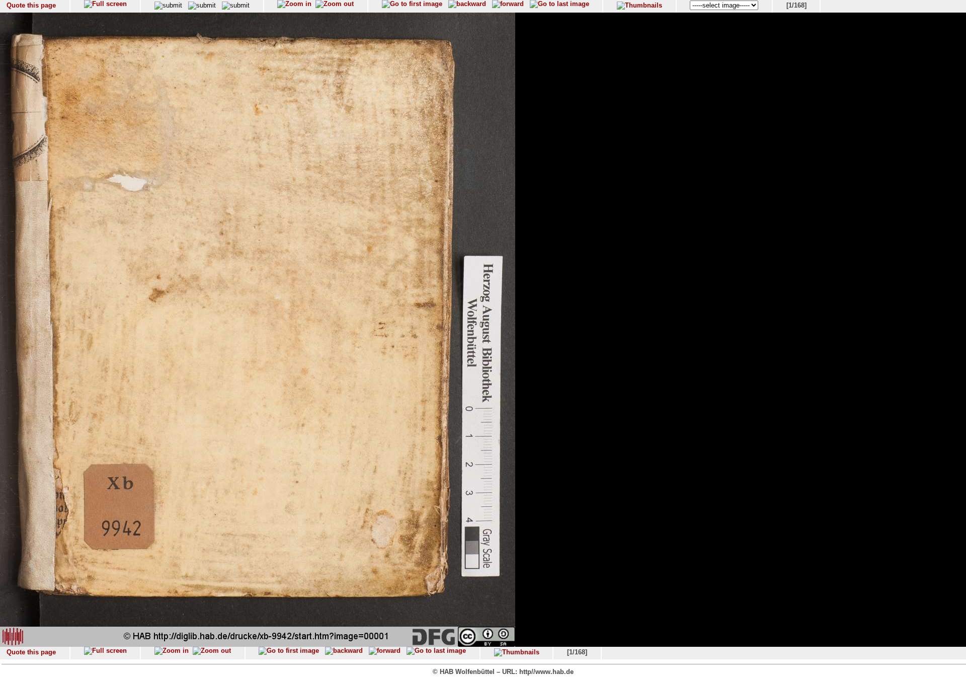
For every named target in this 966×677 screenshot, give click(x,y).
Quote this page (31, 5)
